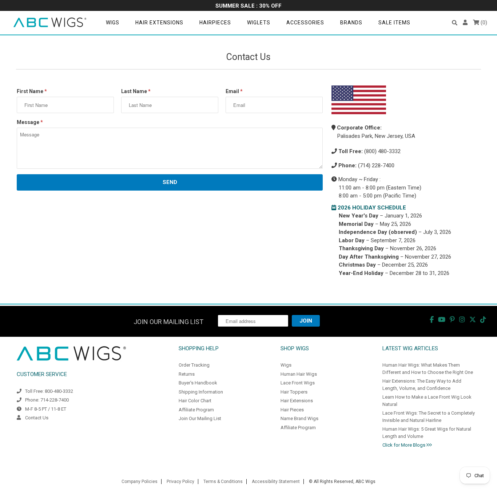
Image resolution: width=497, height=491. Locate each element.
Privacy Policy (180, 481)
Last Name (136, 91)
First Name (32, 91)
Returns (187, 374)
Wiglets (258, 22)
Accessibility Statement (276, 481)
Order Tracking (194, 365)
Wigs (112, 22)
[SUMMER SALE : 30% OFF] (248, 6)
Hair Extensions (159, 22)
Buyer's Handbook (198, 383)
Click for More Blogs (404, 445)
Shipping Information (201, 392)
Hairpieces (215, 22)
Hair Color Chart (195, 400)
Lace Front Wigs (298, 383)
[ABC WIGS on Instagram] (462, 319)
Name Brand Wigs (299, 418)
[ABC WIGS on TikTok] (483, 319)
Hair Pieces (292, 409)
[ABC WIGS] (49, 23)
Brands (351, 22)
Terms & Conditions (223, 481)
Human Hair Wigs (299, 374)
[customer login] (465, 23)
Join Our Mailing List (200, 418)
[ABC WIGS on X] (472, 319)
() (483, 22)
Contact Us (36, 417)
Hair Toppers (294, 392)
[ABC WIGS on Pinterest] (452, 319)
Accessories (305, 22)
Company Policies (140, 481)
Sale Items (394, 22)
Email (234, 91)
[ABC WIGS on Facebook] (431, 319)
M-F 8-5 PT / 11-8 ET (45, 409)
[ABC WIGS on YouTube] (442, 319)
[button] (454, 22)
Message (30, 122)
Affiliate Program (196, 409)
